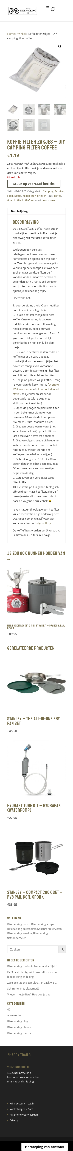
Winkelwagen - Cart (21, 1109)
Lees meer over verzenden (23, 1077)
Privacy (14, 1120)
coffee (57, 195)
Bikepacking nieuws (19, 1027)
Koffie (17, 195)
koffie (17, 200)
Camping (48, 191)
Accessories (14, 1015)
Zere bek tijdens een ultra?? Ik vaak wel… (32, 982)
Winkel (21, 33)
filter (10, 200)
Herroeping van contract (44, 1147)
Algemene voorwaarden (24, 1114)
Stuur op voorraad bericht (34, 184)
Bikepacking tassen (18, 924)
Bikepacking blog (17, 1021)
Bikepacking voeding (19, 933)
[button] (60, 46)
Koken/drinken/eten (49, 928)
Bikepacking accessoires (21, 928)
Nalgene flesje (43, 523)
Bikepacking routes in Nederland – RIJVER (32, 966)
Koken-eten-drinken (34, 195)
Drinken (59, 191)
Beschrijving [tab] (19, 211)
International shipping (20, 1081)
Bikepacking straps (42, 924)
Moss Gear (49, 200)
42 (8, 1009)
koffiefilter (28, 200)
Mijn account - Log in (22, 1103)
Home (11, 33)
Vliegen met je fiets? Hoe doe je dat (28, 994)
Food (10, 195)
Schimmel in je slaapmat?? (23, 988)
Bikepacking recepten (20, 1033)
